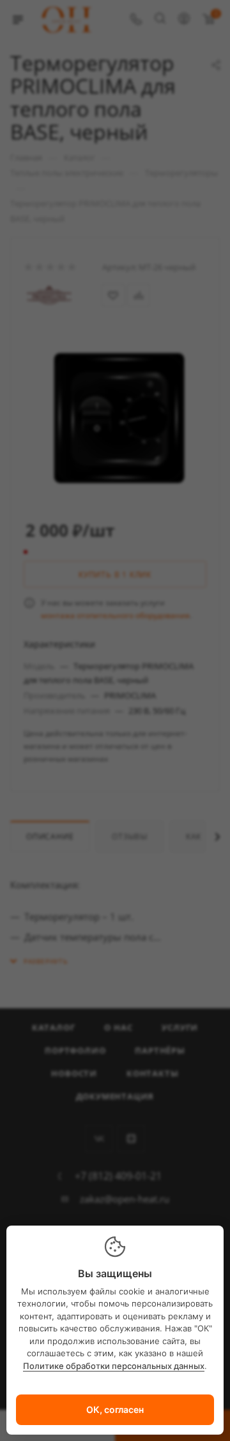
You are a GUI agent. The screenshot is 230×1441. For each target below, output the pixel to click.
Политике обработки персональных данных (113, 1366)
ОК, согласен (115, 1409)
